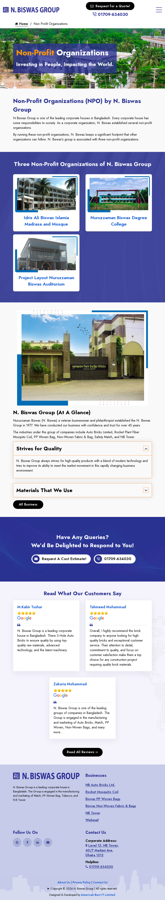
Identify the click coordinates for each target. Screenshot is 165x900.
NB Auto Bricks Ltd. (100, 785)
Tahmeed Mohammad (108, 607)
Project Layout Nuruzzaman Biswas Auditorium (46, 280)
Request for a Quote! (113, 6)
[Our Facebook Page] (27, 842)
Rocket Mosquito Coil (102, 792)
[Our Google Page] (17, 842)
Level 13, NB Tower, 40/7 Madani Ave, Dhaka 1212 (102, 850)
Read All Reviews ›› (82, 752)
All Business (28, 504)
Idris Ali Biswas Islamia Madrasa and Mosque (46, 220)
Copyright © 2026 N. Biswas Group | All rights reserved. (84, 889)
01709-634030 (112, 14)
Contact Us (100, 882)
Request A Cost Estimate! (64, 558)
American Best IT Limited (98, 895)
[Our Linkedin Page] (38, 842)
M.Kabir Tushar (29, 607)
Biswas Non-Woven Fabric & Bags (111, 806)
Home (23, 23)
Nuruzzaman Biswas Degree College (118, 220)
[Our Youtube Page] (48, 842)
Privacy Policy (81, 882)
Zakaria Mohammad (70, 684)
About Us (64, 882)
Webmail (92, 820)
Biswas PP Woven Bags (103, 799)
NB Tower (93, 813)
